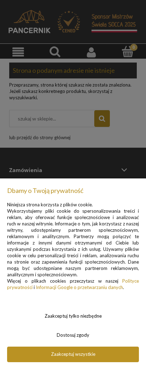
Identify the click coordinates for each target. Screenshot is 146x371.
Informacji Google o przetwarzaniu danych (79, 287)
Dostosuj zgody (73, 335)
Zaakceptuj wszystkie (73, 354)
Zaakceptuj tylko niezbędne (73, 316)
